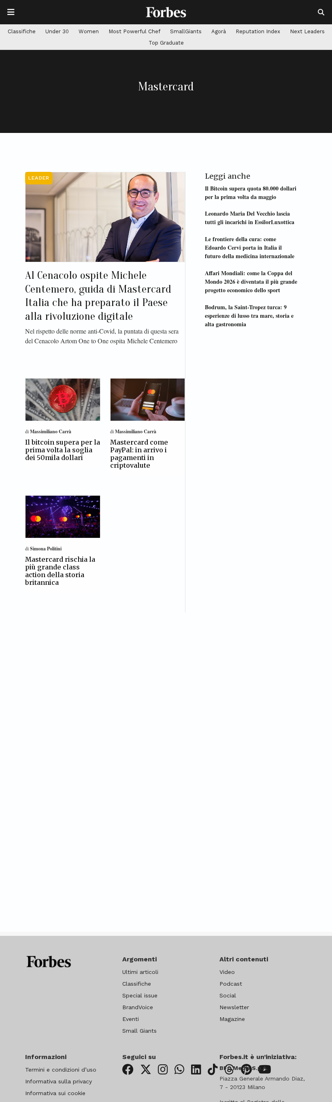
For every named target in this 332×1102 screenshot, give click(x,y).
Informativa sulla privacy (58, 1081)
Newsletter (234, 1007)
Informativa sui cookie (55, 1093)
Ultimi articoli (140, 972)
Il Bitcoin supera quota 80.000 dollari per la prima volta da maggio (250, 192)
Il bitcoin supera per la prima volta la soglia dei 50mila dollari (62, 450)
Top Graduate (166, 43)
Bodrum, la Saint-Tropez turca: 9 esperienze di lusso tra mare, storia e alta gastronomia (249, 315)
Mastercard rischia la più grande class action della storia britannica (60, 571)
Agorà (218, 31)
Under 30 (57, 31)
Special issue (139, 995)
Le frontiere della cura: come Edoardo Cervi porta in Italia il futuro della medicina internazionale (249, 247)
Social (227, 995)
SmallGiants (186, 31)
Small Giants (139, 1030)
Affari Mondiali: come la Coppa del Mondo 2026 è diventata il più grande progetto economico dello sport (251, 281)
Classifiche (22, 31)
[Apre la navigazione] (11, 12)
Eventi (130, 1019)
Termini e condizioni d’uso (60, 1069)
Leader (38, 178)
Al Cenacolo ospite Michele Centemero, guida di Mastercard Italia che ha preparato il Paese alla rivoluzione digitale (98, 296)
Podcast (230, 983)
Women (89, 31)
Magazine (232, 1019)
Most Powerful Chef (134, 31)
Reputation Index (258, 31)
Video (227, 972)
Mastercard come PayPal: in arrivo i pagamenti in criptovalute (139, 454)
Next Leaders (307, 31)
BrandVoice (137, 1007)
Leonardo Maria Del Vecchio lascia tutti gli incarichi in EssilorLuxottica (249, 217)
